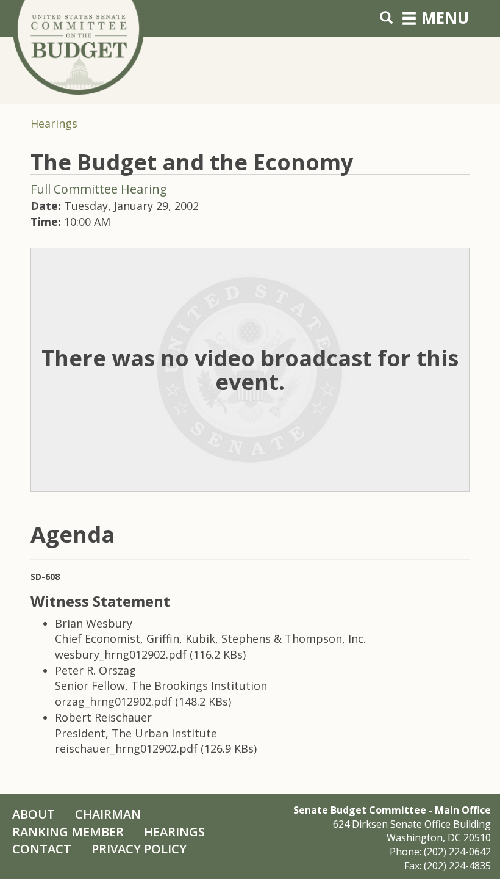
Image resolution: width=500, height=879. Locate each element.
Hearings (53, 123)
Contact (41, 849)
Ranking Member (68, 831)
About (33, 814)
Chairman (108, 814)
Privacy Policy (139, 849)
